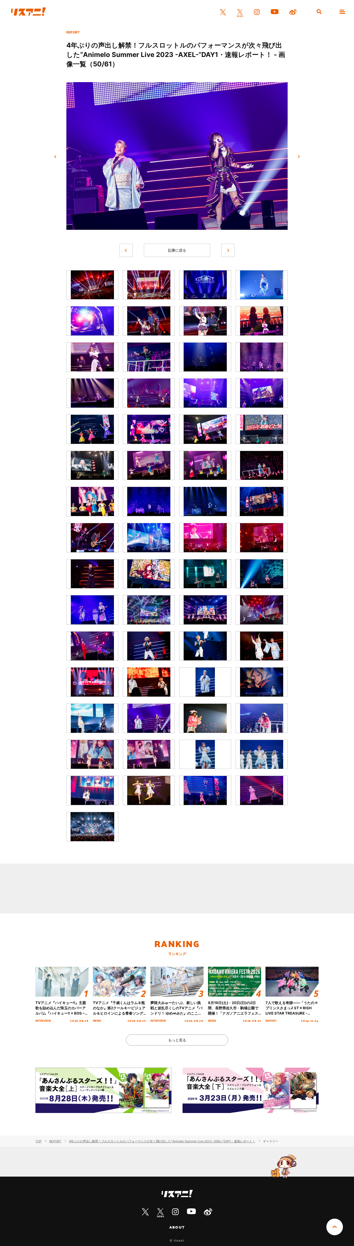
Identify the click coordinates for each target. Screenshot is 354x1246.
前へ (55, 156)
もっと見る (177, 1040)
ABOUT (177, 1227)
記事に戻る (177, 250)
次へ (298, 156)
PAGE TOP (334, 1227)
